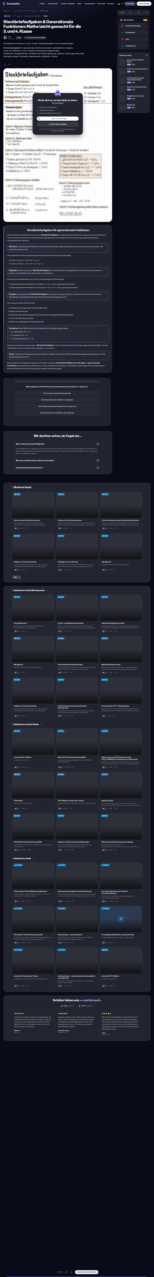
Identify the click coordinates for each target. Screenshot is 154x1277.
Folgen (19, 37)
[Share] (138, 12)
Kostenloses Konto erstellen (87, 1272)
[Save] (130, 12)
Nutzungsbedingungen (67, 129)
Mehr (15, 577)
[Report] (146, 12)
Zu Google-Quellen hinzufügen (36, 37)
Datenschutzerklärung (57, 131)
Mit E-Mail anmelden (59, 124)
